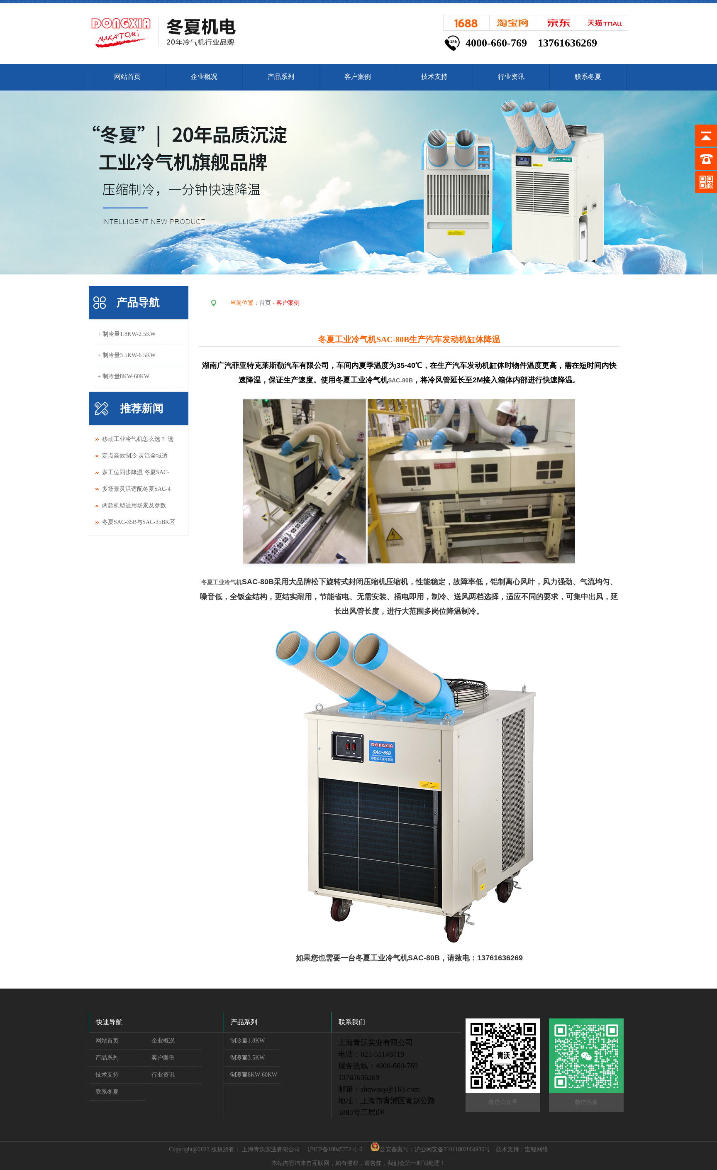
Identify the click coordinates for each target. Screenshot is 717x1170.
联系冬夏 (588, 76)
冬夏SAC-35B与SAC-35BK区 (138, 522)
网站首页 (127, 76)
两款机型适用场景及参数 (135, 505)
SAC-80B (400, 380)
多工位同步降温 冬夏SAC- (135, 472)
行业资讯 (511, 76)
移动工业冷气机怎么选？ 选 (137, 439)
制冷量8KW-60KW (253, 1075)
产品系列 (281, 76)
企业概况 (204, 76)
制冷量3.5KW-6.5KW (248, 1061)
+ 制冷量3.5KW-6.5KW (127, 355)
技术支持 (434, 76)
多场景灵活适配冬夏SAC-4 (136, 489)
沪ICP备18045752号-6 (334, 1149)
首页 (265, 303)
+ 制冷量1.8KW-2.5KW (127, 334)
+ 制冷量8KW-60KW (123, 376)
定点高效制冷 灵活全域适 (135, 456)
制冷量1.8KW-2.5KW (248, 1044)
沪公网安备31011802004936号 (452, 1149)
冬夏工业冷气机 (221, 582)
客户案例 (357, 76)
